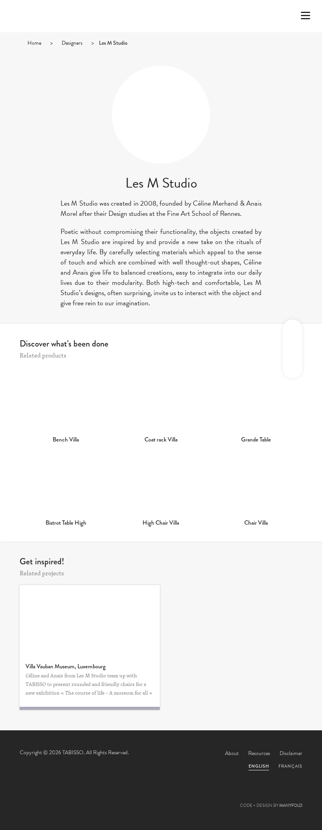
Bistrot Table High (66, 522)
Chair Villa (256, 522)
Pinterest (161, 797)
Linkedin (182, 797)
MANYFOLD (290, 805)
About (232, 753)
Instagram (203, 797)
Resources (259, 753)
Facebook (140, 797)
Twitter (119, 797)
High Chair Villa (161, 522)
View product (66, 398)
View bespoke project (90, 620)
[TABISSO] (53, 37)
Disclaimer (291, 753)
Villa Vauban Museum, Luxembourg (66, 666)
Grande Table (256, 439)
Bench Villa (66, 439)
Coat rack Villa (161, 439)
